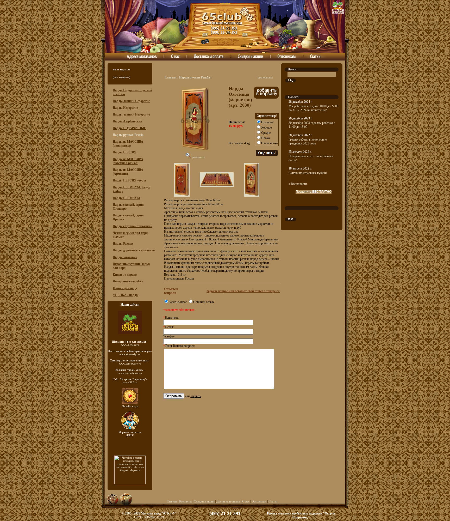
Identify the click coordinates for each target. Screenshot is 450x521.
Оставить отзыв (203, 302)
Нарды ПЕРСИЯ (124, 152)
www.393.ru (130, 382)
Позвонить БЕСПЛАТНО (314, 191)
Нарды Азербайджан (127, 121)
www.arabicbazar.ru (130, 372)
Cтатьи (272, 501)
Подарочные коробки (128, 281)
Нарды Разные (123, 243)
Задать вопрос (178, 302)
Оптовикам (259, 501)
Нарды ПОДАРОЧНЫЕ (129, 128)
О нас (245, 501)
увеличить (198, 157)
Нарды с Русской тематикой (132, 226)
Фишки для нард (125, 288)
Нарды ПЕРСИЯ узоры (129, 180)
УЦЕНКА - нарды (125, 295)
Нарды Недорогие (125, 108)
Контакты (185, 501)
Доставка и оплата (228, 501)
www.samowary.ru (130, 363)
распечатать (265, 77)
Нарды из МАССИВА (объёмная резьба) (128, 161)
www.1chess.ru (130, 344)
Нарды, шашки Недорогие (131, 101)
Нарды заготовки (125, 257)
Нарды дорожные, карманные (134, 250)
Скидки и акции (204, 501)
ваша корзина (121, 69)
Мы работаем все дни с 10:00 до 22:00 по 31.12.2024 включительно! (313, 108)
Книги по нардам (125, 274)
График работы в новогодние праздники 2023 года (308, 141)
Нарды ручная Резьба (194, 77)
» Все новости (298, 184)
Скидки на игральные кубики (308, 173)
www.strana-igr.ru (130, 354)
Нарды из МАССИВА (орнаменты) (128, 143)
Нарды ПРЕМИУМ (126, 198)
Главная (171, 77)
